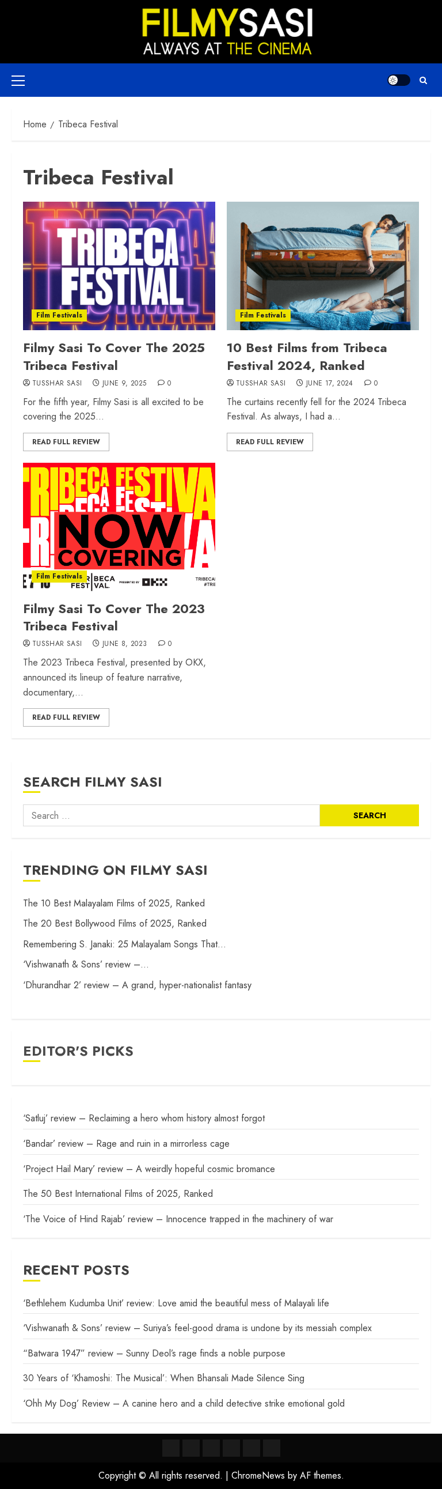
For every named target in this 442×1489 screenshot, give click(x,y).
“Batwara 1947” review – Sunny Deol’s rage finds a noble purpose (154, 1353)
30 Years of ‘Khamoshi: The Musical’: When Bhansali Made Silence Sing (163, 1378)
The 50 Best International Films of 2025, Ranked (118, 1193)
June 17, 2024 (329, 383)
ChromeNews (258, 1475)
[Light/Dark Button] (398, 80)
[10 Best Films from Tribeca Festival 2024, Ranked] (323, 266)
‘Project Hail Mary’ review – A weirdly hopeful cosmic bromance (149, 1169)
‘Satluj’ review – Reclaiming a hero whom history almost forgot (144, 1118)
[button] (18, 80)
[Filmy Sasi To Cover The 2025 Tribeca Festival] (119, 266)
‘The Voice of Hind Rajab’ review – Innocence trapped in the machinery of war (178, 1219)
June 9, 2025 (124, 383)
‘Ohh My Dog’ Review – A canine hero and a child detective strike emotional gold (184, 1403)
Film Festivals (59, 315)
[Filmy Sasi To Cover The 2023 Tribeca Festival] (119, 527)
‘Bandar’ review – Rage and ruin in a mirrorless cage (126, 1143)
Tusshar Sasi (57, 383)
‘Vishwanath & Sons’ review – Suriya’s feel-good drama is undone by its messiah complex (197, 1328)
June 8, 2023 (124, 644)
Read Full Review (66, 442)
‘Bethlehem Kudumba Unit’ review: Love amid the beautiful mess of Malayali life (176, 1303)
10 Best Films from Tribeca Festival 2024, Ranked (307, 356)
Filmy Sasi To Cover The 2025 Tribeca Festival (114, 356)
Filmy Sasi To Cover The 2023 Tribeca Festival (114, 617)
